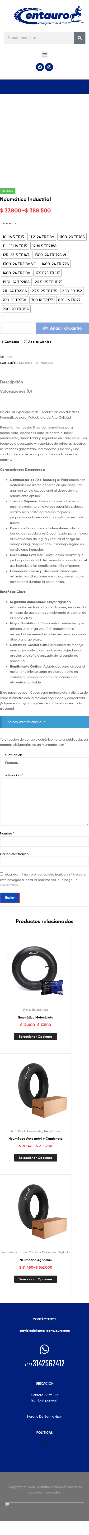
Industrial (26, 363)
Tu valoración (11, 775)
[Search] (79, 38)
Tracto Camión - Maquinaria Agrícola (44, 1252)
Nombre (7, 833)
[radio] (13, 236)
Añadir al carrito (66, 328)
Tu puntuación (12, 755)
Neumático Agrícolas (36, 1260)
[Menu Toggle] (44, 1443)
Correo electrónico (15, 854)
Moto (26, 1009)
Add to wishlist (39, 342)
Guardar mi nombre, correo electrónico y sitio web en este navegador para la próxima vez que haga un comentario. (43, 879)
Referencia (8, 223)
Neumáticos (44, 363)
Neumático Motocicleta (35, 1017)
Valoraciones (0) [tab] (16, 391)
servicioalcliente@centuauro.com (44, 1330)
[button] (44, 54)
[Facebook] (40, 67)
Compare (12, 342)
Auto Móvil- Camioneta (26, 1131)
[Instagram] (49, 67)
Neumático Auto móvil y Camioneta (36, 1138)
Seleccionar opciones (35, 1036)
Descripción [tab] (11, 382)
